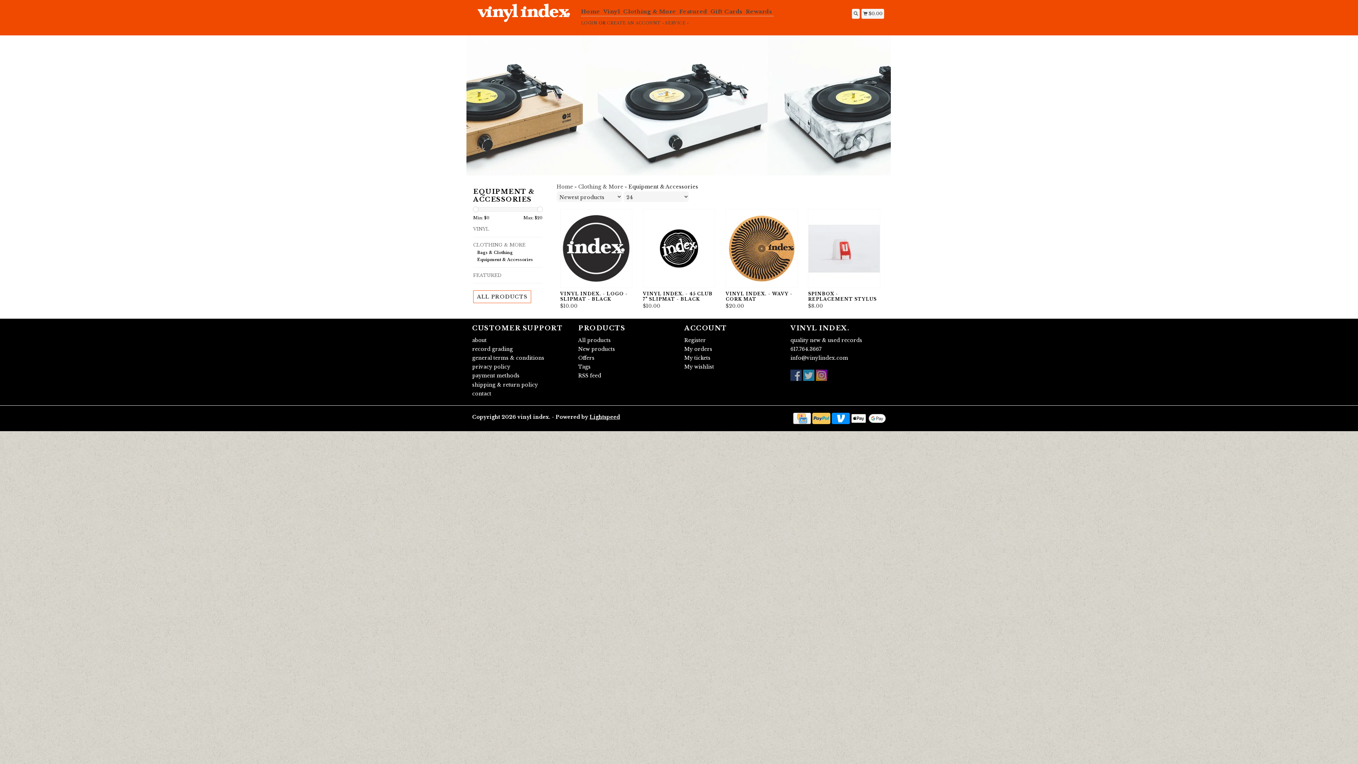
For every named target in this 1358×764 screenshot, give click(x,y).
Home (590, 11)
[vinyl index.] (523, 16)
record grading (492, 349)
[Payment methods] (802, 418)
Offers (586, 358)
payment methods (496, 375)
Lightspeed (605, 417)
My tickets (697, 358)
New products (596, 349)
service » (677, 23)
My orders (698, 349)
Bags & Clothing (495, 252)
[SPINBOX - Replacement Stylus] (844, 248)
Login (589, 23)
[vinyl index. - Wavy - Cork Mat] (761, 248)
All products (502, 297)
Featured (693, 11)
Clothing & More (649, 11)
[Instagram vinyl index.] (821, 375)
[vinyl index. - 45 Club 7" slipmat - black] (679, 248)
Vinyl (611, 11)
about (479, 340)
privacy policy (491, 367)
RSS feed (589, 375)
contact (481, 393)
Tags (584, 367)
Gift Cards (726, 11)
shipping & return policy (505, 385)
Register (695, 340)
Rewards (759, 11)
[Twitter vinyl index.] (808, 375)
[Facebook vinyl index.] (796, 375)
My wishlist (699, 367)
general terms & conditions (508, 358)
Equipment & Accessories (505, 259)
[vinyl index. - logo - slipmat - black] (596, 248)
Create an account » (635, 23)
